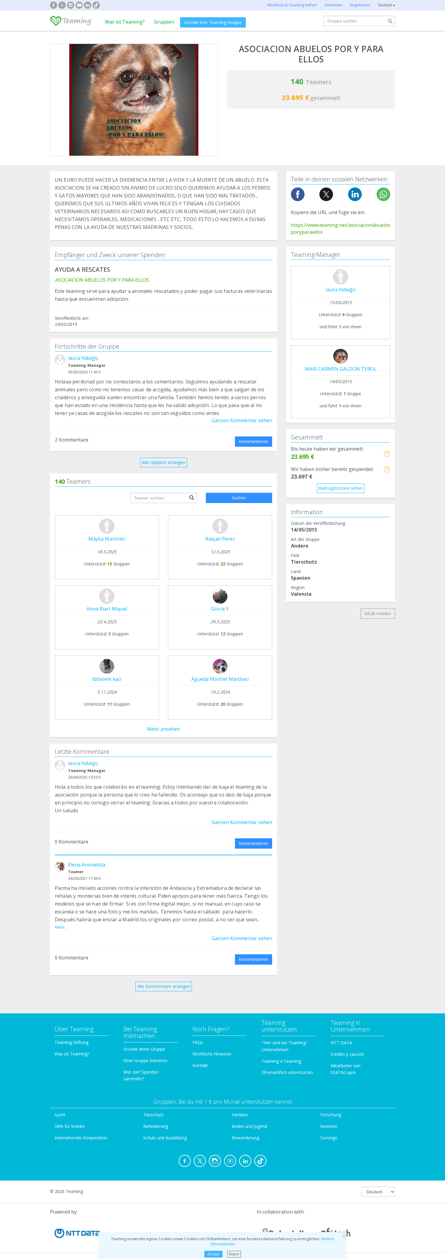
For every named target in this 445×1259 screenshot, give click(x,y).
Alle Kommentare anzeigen (163, 986)
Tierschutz (153, 1115)
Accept (213, 1254)
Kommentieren (253, 441)
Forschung (330, 1115)
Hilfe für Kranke (69, 1126)
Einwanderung (245, 1138)
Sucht (59, 1115)
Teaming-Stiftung (71, 1042)
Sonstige (328, 1138)
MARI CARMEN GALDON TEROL (341, 369)
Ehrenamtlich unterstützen (287, 1072)
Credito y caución (347, 1054)
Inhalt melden (377, 613)
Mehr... (61, 927)
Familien (240, 1115)
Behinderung (155, 1126)
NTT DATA (341, 1042)
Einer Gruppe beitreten (145, 1060)
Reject (234, 1254)
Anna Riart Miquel (107, 608)
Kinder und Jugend (249, 1126)
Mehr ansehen (163, 729)
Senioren (329, 1126)
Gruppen (164, 21)
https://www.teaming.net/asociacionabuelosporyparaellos (340, 228)
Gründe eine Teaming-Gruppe (213, 22)
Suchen (239, 498)
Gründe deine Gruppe (144, 1049)
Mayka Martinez (106, 538)
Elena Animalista (86, 864)
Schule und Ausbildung (165, 1138)
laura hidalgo (83, 358)
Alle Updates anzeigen (163, 462)
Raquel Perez (220, 538)
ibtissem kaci (106, 679)
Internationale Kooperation (80, 1138)
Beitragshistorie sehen (341, 488)
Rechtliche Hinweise (212, 1054)
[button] (386, 453)
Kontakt (200, 1065)
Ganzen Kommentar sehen (242, 420)
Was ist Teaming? (125, 21)
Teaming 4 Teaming (281, 1061)
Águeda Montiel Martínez (220, 679)
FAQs (198, 1042)
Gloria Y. (220, 608)
